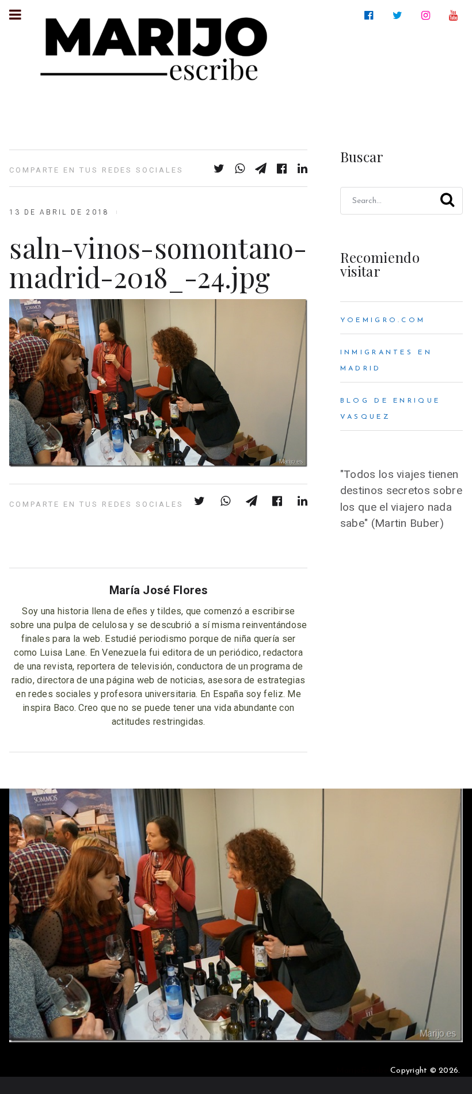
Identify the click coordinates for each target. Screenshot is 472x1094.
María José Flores (158, 590)
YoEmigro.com (382, 320)
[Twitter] (400, 15)
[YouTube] (455, 15)
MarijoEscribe (362, 1070)
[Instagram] (428, 15)
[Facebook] (371, 15)
